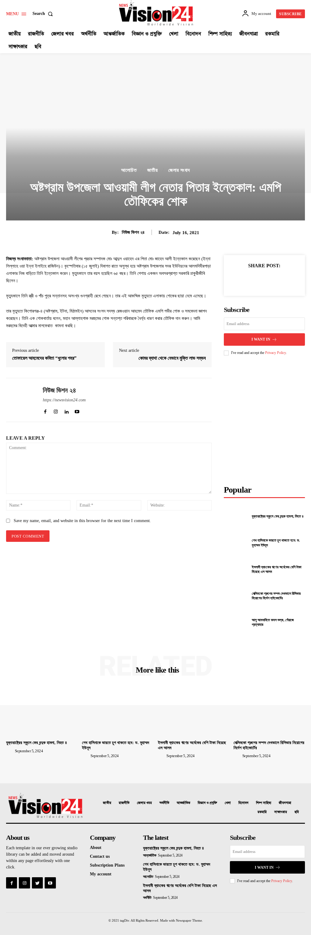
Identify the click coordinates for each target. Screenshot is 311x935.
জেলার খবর (144, 803)
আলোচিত (129, 170)
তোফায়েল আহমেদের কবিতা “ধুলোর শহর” (44, 358)
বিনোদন (243, 803)
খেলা (228, 803)
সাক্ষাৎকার (280, 812)
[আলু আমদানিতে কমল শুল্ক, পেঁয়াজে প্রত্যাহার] (236, 622)
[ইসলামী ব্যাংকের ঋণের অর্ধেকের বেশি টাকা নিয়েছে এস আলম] (236, 569)
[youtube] (77, 410)
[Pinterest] (264, 280)
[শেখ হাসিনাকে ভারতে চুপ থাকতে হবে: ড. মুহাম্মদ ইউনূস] (236, 543)
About (95, 847)
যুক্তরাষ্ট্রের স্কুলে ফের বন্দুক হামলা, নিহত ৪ (278, 516)
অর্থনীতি (164, 803)
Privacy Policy (275, 353)
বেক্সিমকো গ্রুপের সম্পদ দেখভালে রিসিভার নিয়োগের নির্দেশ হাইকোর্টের (276, 596)
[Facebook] (236, 280)
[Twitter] (250, 280)
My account (100, 874)
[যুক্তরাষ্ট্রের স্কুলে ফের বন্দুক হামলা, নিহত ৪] (236, 517)
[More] (292, 280)
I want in (260, 339)
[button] (43, 13)
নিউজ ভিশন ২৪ (133, 232)
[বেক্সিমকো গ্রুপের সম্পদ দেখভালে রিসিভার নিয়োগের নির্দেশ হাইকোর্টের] (236, 596)
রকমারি (262, 812)
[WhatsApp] (278, 280)
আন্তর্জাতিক (183, 803)
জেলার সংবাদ (179, 170)
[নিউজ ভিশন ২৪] (20, 400)
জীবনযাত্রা (285, 803)
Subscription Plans (107, 865)
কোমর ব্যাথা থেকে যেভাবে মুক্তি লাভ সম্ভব (172, 358)
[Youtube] (50, 882)
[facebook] (45, 410)
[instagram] (55, 410)
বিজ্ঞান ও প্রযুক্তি (207, 803)
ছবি (297, 812)
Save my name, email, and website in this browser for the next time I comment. (82, 520)
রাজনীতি (124, 803)
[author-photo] (10, 750)
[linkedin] (66, 410)
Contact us (100, 856)
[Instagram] (24, 882)
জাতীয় (152, 170)
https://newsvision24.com (64, 400)
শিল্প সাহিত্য (263, 803)
